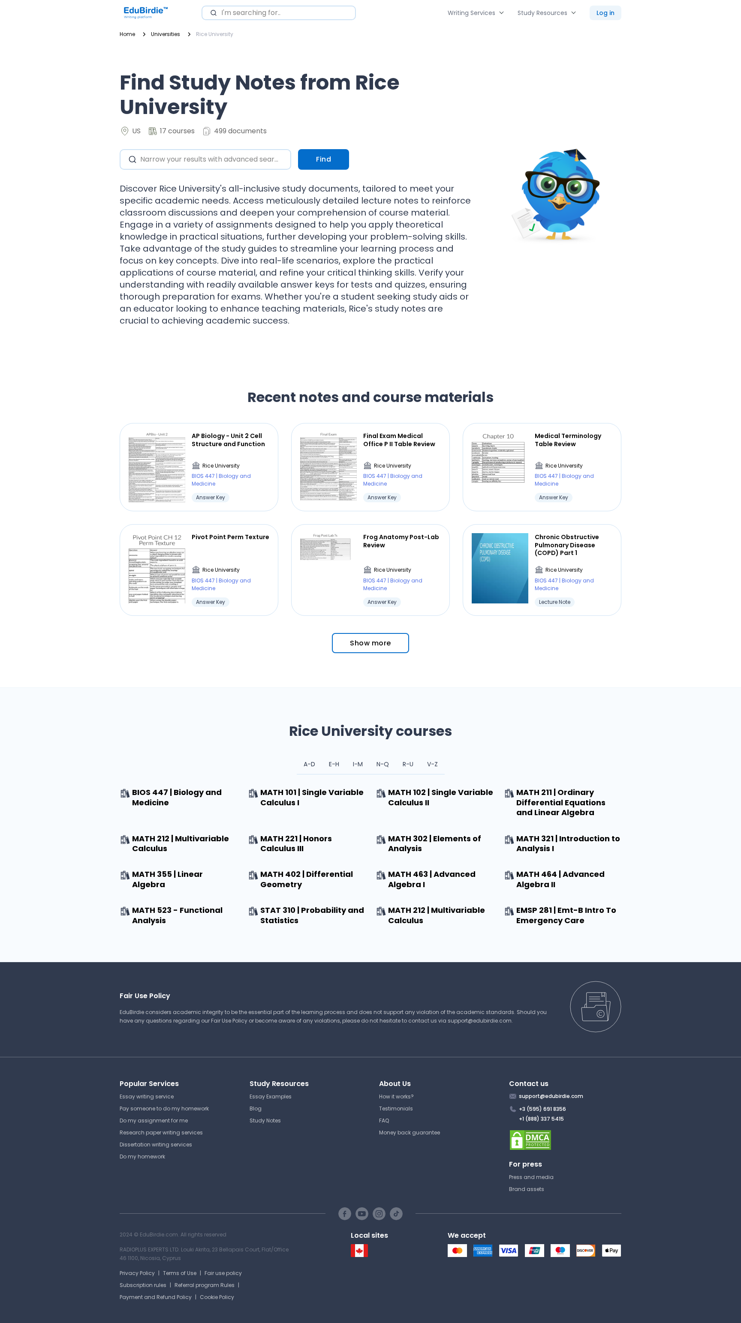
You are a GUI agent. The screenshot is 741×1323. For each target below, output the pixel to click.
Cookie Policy (217, 1297)
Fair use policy (223, 1273)
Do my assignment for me (154, 1120)
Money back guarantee (409, 1132)
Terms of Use (179, 1273)
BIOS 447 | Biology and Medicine (221, 479)
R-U (408, 764)
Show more (370, 643)
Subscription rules (143, 1285)
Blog (256, 1108)
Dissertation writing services (156, 1144)
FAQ (384, 1120)
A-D (309, 764)
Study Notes (265, 1120)
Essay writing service (147, 1096)
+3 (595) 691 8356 (542, 1109)
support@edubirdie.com (480, 1020)
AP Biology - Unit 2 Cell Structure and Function (228, 439)
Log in (605, 13)
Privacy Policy (137, 1273)
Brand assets (526, 1189)
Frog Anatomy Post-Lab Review (401, 541)
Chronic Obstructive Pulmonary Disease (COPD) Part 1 (567, 545)
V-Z (432, 764)
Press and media (531, 1177)
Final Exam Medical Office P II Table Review (399, 439)
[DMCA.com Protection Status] (565, 1140)
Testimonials (396, 1108)
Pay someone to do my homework (164, 1108)
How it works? (396, 1096)
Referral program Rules (205, 1285)
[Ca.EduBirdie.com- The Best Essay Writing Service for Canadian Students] (359, 1255)
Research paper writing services (161, 1132)
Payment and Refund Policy (156, 1297)
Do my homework (142, 1156)
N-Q (383, 764)
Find (323, 159)
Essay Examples (271, 1096)
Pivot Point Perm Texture (230, 537)
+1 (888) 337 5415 (541, 1118)
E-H (334, 764)
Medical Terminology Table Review (568, 439)
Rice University (221, 465)
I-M (358, 764)
